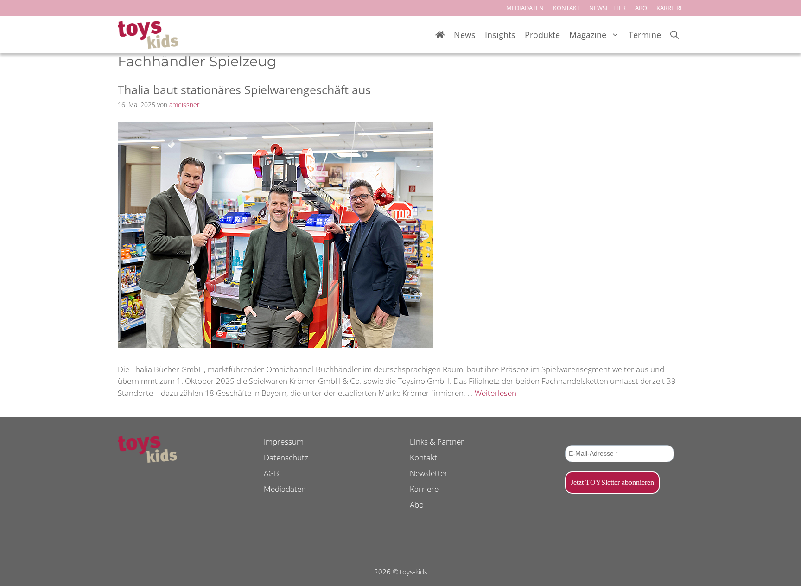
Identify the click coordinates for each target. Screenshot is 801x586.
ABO (641, 8)
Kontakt (423, 457)
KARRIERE (669, 8)
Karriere (424, 489)
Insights (500, 34)
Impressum (284, 441)
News (465, 34)
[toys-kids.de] (148, 34)
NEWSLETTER (607, 8)
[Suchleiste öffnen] (674, 35)
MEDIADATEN (525, 8)
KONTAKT (566, 8)
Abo (417, 504)
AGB (271, 473)
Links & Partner (437, 441)
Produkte (542, 34)
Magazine (587, 34)
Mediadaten (285, 489)
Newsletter (429, 473)
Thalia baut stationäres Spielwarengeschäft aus (244, 89)
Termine (645, 34)
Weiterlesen (495, 393)
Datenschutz (286, 457)
